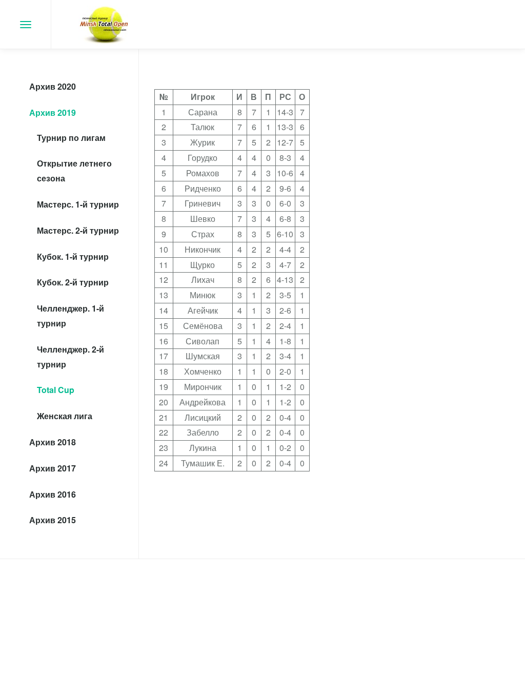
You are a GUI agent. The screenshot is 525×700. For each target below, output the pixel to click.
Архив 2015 (52, 520)
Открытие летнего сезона (74, 170)
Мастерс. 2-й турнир (78, 230)
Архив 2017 (52, 468)
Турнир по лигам (71, 137)
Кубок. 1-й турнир (73, 256)
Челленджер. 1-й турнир (70, 315)
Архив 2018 (52, 442)
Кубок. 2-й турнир (73, 282)
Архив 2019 (52, 112)
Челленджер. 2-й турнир (70, 356)
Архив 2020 (52, 86)
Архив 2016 (52, 494)
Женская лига (64, 416)
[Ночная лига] (103, 24)
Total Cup (55, 390)
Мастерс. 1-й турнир (78, 204)
